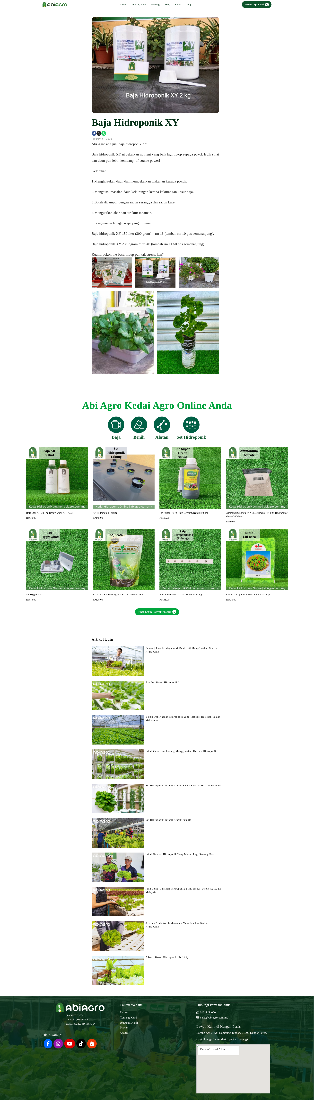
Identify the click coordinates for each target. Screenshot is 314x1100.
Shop (189, 4)
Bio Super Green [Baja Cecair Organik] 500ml (183, 512)
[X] (98, 133)
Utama (123, 4)
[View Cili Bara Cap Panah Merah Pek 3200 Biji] (257, 559)
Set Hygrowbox (34, 594)
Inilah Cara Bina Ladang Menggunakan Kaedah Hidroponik (181, 751)
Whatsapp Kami (254, 4)
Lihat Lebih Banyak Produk (155, 611)
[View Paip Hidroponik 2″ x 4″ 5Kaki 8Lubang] (190, 559)
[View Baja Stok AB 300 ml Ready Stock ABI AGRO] (57, 477)
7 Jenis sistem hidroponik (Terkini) (167, 957)
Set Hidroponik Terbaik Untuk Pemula (168, 819)
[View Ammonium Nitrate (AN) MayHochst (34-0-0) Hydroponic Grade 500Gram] (257, 477)
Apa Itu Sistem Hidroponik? (162, 682)
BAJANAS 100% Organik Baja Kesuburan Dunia (119, 594)
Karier (178, 4)
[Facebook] (94, 133)
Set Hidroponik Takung (105, 512)
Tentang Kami (139, 4)
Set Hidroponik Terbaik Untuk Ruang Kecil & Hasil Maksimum (183, 785)
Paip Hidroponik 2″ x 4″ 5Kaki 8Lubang (180, 594)
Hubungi (155, 4)
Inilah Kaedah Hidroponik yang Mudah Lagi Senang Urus (180, 854)
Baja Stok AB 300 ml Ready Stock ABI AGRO (51, 512)
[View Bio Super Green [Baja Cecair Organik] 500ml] (190, 477)
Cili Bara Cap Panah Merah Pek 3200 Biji (248, 594)
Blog (167, 4)
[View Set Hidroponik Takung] (124, 477)
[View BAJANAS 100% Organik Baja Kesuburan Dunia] (124, 559)
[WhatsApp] (103, 133)
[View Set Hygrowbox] (57, 559)
